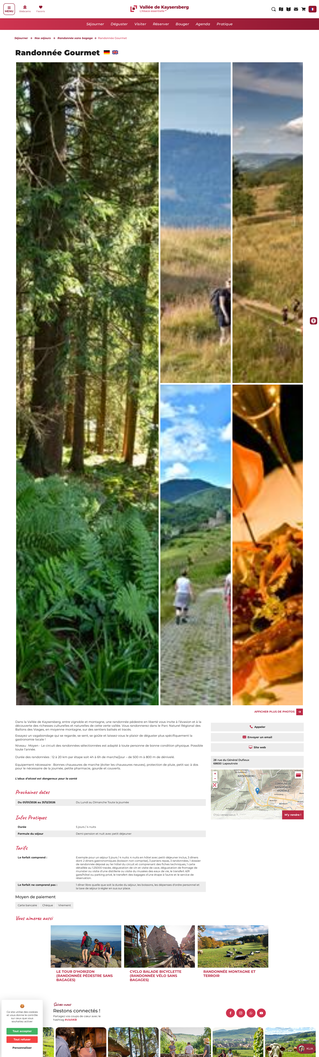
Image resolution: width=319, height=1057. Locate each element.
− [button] (215, 778)
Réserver (161, 24)
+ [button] (215, 773)
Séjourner (95, 24)
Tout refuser (22, 1039)
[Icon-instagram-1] (240, 1013)
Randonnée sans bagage (75, 38)
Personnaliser (22, 1047)
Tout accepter (22, 1031)
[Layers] (298, 775)
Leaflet (300, 804)
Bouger (182, 24)
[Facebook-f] (230, 1013)
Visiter (140, 24)
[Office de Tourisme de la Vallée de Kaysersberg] (196, 222)
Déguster (119, 24)
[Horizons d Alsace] (268, 545)
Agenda (203, 24)
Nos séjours (43, 38)
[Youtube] (261, 1013)
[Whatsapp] (251, 1013)
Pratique (225, 24)
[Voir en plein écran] (215, 785)
